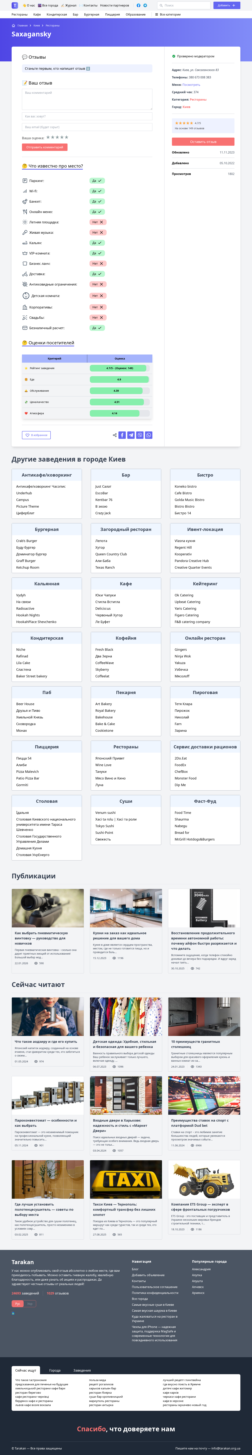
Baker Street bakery (31, 676)
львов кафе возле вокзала (33, 1405)
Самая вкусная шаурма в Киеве (154, 1311)
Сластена (23, 669)
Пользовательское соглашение (154, 1287)
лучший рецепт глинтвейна (182, 1380)
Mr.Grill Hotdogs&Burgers (195, 839)
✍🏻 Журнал (68, 5)
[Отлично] (66, 137)
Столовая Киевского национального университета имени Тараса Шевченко (46, 824)
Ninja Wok (183, 656)
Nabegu (181, 826)
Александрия (201, 1269)
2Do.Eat (181, 758)
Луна (99, 785)
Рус (17, 1304)
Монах (21, 730)
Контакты (139, 1281)
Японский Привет (110, 758)
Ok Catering (184, 595)
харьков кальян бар (102, 1388)
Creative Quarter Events (193, 567)
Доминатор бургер (31, 554)
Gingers (181, 649)
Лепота (101, 541)
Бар (75, 14)
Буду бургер (25, 547)
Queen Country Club (111, 554)
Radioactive (25, 608)
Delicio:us (103, 608)
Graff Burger (26, 560)
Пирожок (182, 710)
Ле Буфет (102, 622)
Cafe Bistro (183, 493)
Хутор (100, 547)
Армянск (198, 1293)
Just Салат (103, 486)
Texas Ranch (105, 567)
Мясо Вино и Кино (110, 778)
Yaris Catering (185, 608)
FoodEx (180, 765)
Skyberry (102, 669)
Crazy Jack (103, 513)
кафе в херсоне (173, 1401)
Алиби (21, 765)
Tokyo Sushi (104, 826)
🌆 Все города (48, 5)
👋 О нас (29, 5)
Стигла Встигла (107, 602)
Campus (22, 499)
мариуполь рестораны (104, 1401)
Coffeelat (102, 676)
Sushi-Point (104, 832)
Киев (186, 107)
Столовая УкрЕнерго (32, 855)
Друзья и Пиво (28, 710)
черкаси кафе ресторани (179, 1396)
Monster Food (185, 778)
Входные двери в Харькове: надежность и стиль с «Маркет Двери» (120, 1125)
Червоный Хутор (109, 615)
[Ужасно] (48, 137)
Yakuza (180, 663)
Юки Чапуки (105, 595)
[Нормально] (57, 137)
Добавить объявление (148, 1275)
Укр (29, 1304)
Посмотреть (191, 85)
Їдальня (22, 812)
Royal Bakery (105, 710)
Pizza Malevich (27, 771)
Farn (178, 724)
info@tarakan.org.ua (225, 1448)
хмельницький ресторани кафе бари (40, 1388)
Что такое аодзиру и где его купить (46, 1041)
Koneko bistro (186, 486)
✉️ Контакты (88, 5)
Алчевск (198, 1287)
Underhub (24, 493)
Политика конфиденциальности (155, 1293)
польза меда (97, 1380)
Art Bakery (103, 704)
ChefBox (181, 771)
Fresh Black (104, 649)
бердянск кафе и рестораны (34, 1401)
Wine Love (103, 765)
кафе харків (171, 1392)
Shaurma (182, 819)
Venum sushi (105, 812)
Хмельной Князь (29, 717)
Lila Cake (23, 663)
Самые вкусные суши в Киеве (153, 1305)
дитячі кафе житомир (177, 1388)
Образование (136, 14)
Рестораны (19, 14)
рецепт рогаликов (101, 1384)
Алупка (197, 1275)
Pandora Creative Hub (192, 560)
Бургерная (91, 14)
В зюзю (101, 506)
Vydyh (21, 595)
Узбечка (181, 669)
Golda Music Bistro (189, 499)
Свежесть (103, 839)
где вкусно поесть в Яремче (182, 1384)
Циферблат (25, 513)
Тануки (101, 771)
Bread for (182, 832)
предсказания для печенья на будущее (41, 1384)
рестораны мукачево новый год (184, 1405)
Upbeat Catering (187, 602)
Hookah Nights (28, 615)
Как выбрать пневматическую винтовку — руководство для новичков (41, 938)
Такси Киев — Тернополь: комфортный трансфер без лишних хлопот (124, 1209)
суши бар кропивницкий (106, 1396)
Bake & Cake (105, 724)
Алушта (197, 1281)
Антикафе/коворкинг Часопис (41, 486)
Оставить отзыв (203, 141)
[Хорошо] (62, 137)
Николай (182, 717)
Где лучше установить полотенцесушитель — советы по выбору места (44, 1209)
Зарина (181, 730)
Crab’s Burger (26, 541)
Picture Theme (27, 506)
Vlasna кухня (185, 541)
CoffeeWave (104, 663)
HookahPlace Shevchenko (36, 622)
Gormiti (22, 785)
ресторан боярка (100, 1392)
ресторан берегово (28, 1392)
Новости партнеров (114, 5)
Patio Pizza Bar (27, 778)
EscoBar (101, 493)
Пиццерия (112, 14)
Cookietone (104, 730)
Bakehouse (104, 717)
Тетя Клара (183, 704)
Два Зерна (103, 656)
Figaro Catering (187, 615)
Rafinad (22, 656)
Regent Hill (183, 547)
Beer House (25, 704)
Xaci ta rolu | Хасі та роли (116, 819)
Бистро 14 (183, 513)
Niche (20, 649)
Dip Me (180, 785)
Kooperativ (183, 554)
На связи (23, 602)
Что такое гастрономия (30, 1380)
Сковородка (26, 724)
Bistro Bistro (184, 506)
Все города (140, 1299)
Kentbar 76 (103, 499)
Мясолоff (182, 676)
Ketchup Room (27, 567)
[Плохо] (52, 137)
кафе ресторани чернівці (32, 1396)
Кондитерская (57, 14)
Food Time (183, 812)
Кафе (37, 14)
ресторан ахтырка (101, 1405)
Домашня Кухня (29, 848)
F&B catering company (192, 622)
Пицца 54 (23, 758)
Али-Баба (103, 560)
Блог (135, 1269)
